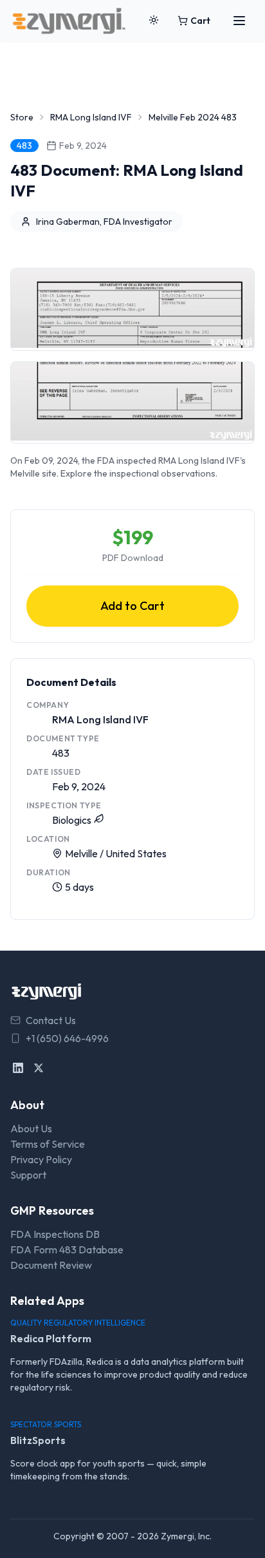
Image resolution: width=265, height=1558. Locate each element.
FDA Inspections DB (55, 1234)
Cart (200, 20)
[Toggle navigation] (239, 20)
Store (21, 117)
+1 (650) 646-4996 (67, 1038)
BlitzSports (38, 1440)
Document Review (51, 1265)
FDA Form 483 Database (66, 1249)
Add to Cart (132, 605)
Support (28, 1174)
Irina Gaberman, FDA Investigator (104, 221)
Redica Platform (50, 1338)
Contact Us (51, 1020)
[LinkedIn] (18, 1068)
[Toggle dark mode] (153, 20)
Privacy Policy (41, 1159)
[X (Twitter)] (38, 1068)
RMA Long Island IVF (91, 117)
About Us (31, 1128)
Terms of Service (47, 1143)
